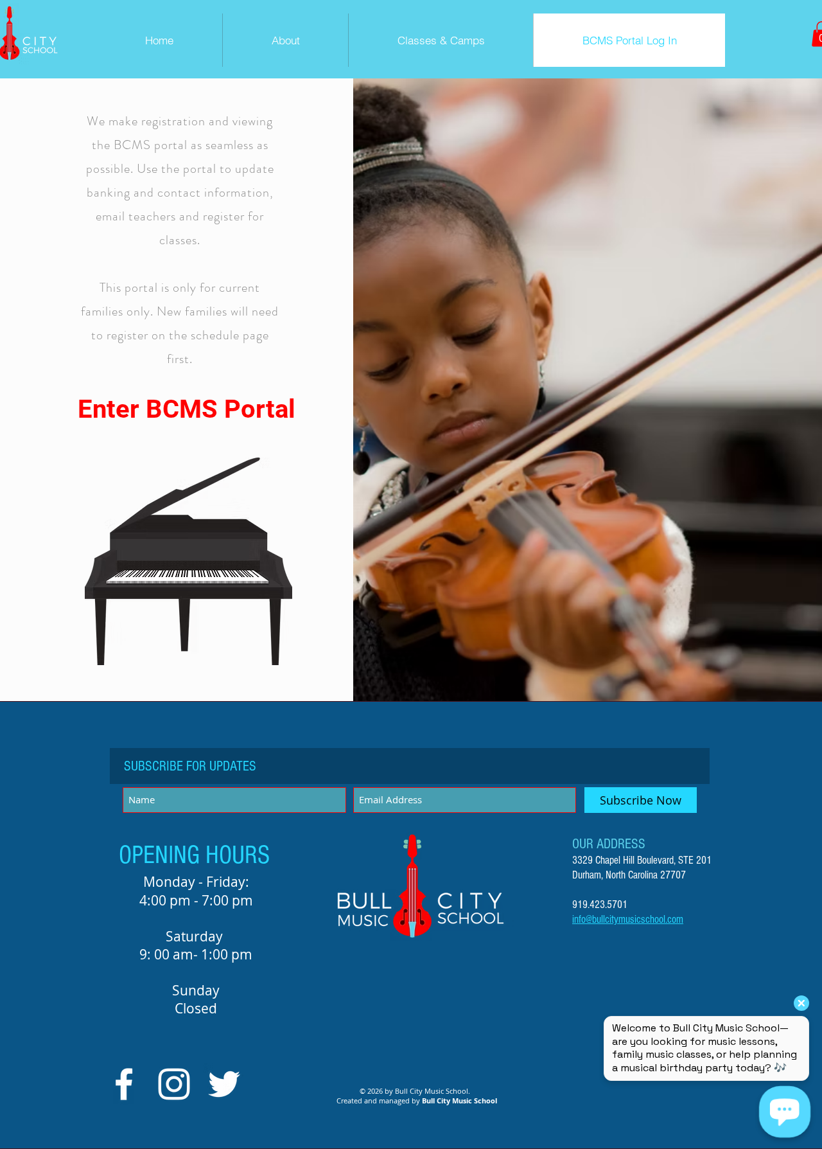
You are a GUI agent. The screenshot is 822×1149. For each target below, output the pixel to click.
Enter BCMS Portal (186, 409)
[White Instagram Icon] (174, 1084)
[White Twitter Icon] (224, 1084)
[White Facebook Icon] (124, 1084)
